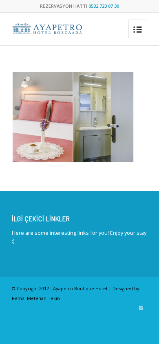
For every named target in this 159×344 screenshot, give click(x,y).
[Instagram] (141, 308)
